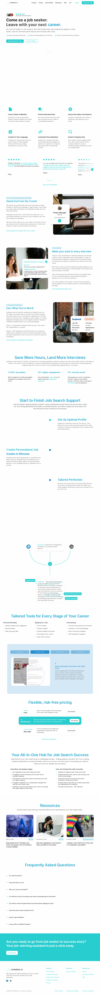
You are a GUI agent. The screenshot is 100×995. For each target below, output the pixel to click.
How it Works (50, 971)
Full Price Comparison (49, 739)
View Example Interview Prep (61, 289)
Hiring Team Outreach (52, 977)
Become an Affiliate (72, 991)
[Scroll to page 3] (50, 180)
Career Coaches (71, 971)
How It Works (49, 3)
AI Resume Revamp (52, 974)
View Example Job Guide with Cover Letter (20, 231)
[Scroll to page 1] (48, 180)
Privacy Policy (58, 991)
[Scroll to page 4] (52, 180)
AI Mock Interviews (52, 980)
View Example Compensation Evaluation (19, 340)
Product (34, 3)
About (84, 971)
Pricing (41, 3)
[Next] (92, 169)
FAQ (65, 3)
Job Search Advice (88, 974)
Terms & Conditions (88, 991)
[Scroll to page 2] (49, 180)
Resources (58, 3)
